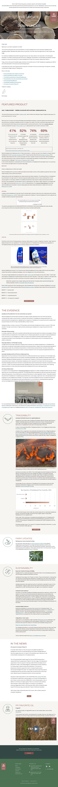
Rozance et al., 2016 (6, 186)
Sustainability (18, 769)
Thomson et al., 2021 (21, 428)
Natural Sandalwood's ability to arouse (13, 75)
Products (17, 770)
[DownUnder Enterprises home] (3, 766)
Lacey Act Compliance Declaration (38, 524)
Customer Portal (33, 781)
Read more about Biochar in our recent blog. (26, 625)
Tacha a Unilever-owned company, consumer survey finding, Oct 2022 (18, 150)
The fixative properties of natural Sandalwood (15, 77)
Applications (17, 772)
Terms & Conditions (25, 781)
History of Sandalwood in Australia (37, 635)
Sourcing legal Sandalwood (10, 80)
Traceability (17, 767)
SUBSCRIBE (29, 753)
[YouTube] (49, 766)
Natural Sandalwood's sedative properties (14, 73)
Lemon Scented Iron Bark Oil (38, 543)
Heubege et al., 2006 (12, 195)
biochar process (44, 619)
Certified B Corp (18, 773)
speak (54, 524)
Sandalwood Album (29, 287)
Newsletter (18, 712)
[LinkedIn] (46, 766)
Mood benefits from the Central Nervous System (16, 78)
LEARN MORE (36, 529)
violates (39, 676)
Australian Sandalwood (17, 155)
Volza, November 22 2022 (27, 486)
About (16, 765)
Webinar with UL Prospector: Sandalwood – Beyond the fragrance (37, 407)
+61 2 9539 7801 (50, 769)
